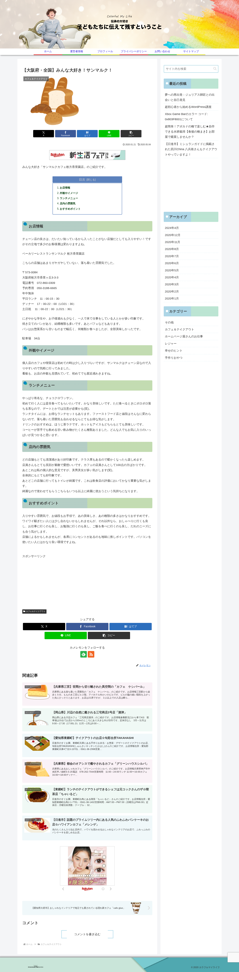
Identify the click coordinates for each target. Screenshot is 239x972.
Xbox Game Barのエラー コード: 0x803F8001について (186, 116)
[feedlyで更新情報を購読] (83, 654)
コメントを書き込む (87, 934)
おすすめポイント (70, 208)
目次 (82, 179)
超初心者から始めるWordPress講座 (188, 107)
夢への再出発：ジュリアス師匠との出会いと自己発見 (190, 97)
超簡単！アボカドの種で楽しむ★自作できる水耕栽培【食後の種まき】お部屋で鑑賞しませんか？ (190, 132)
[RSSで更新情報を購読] (91, 654)
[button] (131, 133)
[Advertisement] (87, 581)
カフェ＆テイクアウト (36, 611)
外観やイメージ (69, 192)
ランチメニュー (69, 198)
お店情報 (65, 187)
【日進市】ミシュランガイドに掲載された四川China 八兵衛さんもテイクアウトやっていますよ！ (191, 149)
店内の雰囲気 (67, 203)
